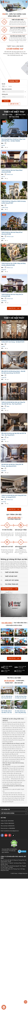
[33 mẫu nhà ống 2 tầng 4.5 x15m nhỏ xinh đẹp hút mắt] (20, 694)
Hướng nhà (5, 94)
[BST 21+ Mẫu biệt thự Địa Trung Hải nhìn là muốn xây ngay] (7, 694)
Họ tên (3, 83)
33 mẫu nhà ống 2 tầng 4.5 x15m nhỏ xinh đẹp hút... (20, 698)
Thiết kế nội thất (14, 318)
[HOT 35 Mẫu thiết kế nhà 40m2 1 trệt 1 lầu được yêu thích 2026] (7, 708)
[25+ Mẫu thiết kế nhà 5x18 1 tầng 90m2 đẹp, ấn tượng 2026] (20, 708)
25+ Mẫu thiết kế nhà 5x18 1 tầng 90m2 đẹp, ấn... (20, 712)
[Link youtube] (6, 835)
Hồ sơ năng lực (7, 588)
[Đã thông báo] (22, 852)
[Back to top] (25, 1002)
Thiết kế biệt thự (14, 112)
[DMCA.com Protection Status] (14, 847)
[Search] (23, 1)
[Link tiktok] (14, 835)
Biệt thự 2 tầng (21, 114)
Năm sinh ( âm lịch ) (7, 89)
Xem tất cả (11, 308)
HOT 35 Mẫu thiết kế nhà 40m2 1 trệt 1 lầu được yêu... (6, 712)
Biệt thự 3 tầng (14, 116)
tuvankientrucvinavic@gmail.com (11, 830)
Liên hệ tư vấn (14, 103)
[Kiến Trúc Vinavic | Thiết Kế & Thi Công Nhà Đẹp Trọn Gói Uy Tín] (5, 2)
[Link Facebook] (2, 835)
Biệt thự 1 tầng (7, 114)
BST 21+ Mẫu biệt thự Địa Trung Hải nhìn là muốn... (6, 698)
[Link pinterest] (10, 835)
